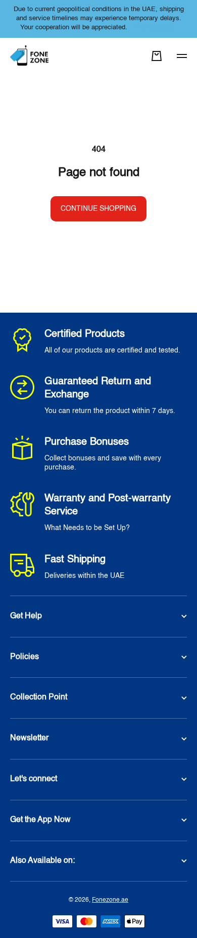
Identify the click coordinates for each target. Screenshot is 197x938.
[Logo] (30, 56)
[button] (157, 56)
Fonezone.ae (110, 900)
